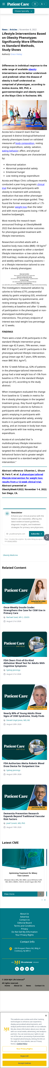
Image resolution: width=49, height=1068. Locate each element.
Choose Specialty (22, 11)
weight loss (21, 206)
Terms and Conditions (24, 925)
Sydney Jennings (13, 670)
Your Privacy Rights (24, 934)
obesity (32, 69)
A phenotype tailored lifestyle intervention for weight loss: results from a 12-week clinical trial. (22, 478)
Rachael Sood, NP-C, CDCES (17, 617)
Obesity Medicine (10, 555)
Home (7, 985)
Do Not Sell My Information (25, 931)
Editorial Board (24, 922)
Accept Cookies (24, 1063)
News (28, 985)
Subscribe (35, 534)
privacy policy (12, 541)
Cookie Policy (22, 1044)
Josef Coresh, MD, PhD (15, 823)
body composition (24, 143)
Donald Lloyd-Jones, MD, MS (18, 720)
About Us (24, 913)
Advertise (24, 916)
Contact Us (24, 919)
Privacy (24, 928)
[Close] (46, 1015)
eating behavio (10, 150)
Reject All (24, 1056)
